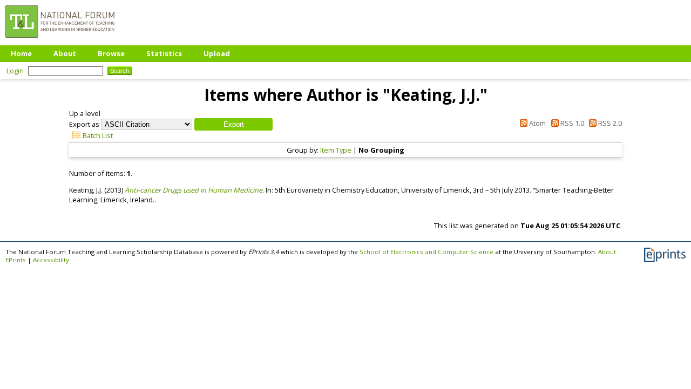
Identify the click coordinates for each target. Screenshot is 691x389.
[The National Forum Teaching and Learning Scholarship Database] (60, 40)
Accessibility (51, 260)
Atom (536, 123)
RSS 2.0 (609, 123)
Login (15, 71)
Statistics (164, 53)
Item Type (335, 150)
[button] (233, 124)
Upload (217, 53)
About (64, 53)
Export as (84, 124)
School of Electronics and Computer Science (426, 252)
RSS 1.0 (571, 123)
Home (21, 53)
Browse (111, 53)
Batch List (97, 135)
